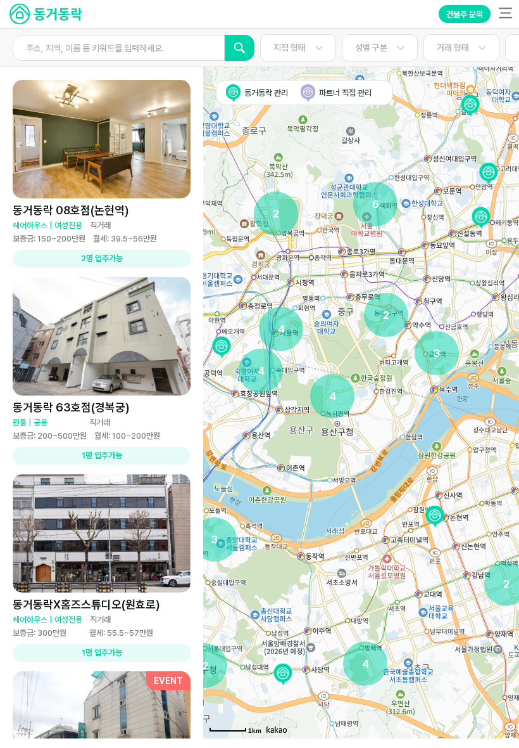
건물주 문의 (464, 14)
